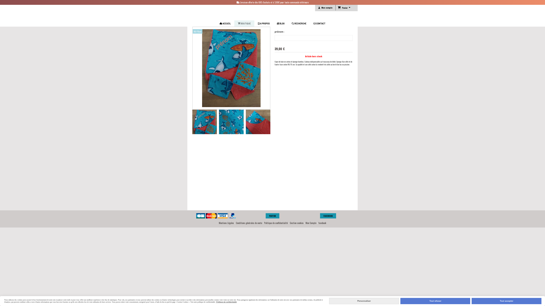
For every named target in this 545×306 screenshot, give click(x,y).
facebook (322, 223)
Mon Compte (311, 223)
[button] (266, 122)
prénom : (279, 31)
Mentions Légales (226, 223)
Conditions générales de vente (249, 223)
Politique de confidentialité (276, 223)
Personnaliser (364, 301)
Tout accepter (506, 301)
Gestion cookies (297, 223)
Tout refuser (435, 301)
